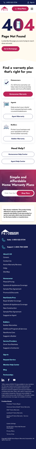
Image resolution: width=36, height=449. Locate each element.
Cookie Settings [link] (11, 423)
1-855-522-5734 (11, 2)
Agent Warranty (18, 116)
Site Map (6, 272)
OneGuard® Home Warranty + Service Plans (17, 416)
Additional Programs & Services (15, 329)
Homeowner (8, 278)
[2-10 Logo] (5, 10)
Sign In (32, 2)
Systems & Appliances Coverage (15, 285)
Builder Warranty (18, 139)
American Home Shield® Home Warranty (18, 407)
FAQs (5, 268)
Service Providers (10, 341)
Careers (6, 257)
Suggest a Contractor (11, 348)
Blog (5, 370)
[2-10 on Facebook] (8, 380)
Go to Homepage (10, 49)
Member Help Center (11, 365)
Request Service (9, 360)
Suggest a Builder (9, 336)
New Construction (10, 308)
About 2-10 (7, 254)
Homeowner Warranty (18, 94)
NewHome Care (9, 332)
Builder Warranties (10, 325)
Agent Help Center (18, 161)
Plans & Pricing (8, 282)
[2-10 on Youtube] (14, 380)
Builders (6, 322)
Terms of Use (10, 434)
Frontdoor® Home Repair (14, 404)
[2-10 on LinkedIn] (3, 380)
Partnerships (8, 375)
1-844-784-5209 (21, 247)
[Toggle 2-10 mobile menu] (31, 8)
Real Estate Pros (9, 298)
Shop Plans (22, 9)
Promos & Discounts (10, 293)
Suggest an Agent (9, 315)
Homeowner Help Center (18, 154)
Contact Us (7, 261)
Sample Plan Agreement (12, 289)
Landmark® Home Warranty (14, 413)
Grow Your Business (10, 344)
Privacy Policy (10, 431)
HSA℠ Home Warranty (13, 410)
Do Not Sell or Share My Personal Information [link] (16, 427)
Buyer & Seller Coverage (12, 301)
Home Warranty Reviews (12, 265)
